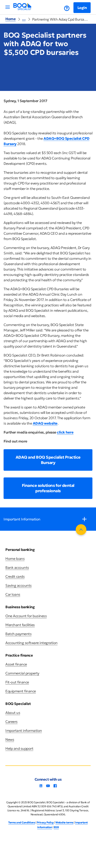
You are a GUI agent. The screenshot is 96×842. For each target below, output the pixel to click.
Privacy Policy (45, 822)
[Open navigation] (7, 7)
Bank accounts (17, 567)
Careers (11, 721)
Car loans (12, 594)
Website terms (64, 822)
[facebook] (55, 787)
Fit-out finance (17, 682)
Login (82, 7)
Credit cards (15, 576)
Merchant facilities (20, 625)
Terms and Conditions (21, 822)
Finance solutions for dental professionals (48, 488)
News (9, 739)
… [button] (24, 19)
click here (65, 432)
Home (10, 19)
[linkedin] (41, 787)
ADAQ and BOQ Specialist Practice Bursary (48, 460)
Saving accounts (18, 585)
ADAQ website (45, 423)
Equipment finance (20, 691)
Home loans (15, 558)
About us (12, 712)
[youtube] (48, 787)
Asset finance (16, 664)
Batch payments (18, 634)
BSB (56, 827)
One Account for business (26, 616)
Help (63, 8)
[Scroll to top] (81, 529)
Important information (23, 730)
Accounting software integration (31, 642)
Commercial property (22, 673)
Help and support (19, 748)
